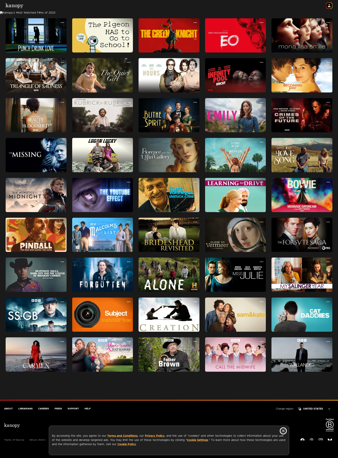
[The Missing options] (62, 142)
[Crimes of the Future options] (328, 102)
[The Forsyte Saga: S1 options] (328, 222)
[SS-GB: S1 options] (62, 302)
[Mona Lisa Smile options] (328, 22)
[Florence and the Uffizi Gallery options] (195, 142)
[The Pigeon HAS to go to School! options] (129, 22)
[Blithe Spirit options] (195, 102)
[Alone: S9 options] (195, 262)
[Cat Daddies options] (328, 302)
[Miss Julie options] (261, 262)
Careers (43, 409)
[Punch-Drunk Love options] (62, 22)
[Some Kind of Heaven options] (261, 142)
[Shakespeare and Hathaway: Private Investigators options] (129, 341)
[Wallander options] (328, 341)
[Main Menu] (329, 5)
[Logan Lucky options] (129, 142)
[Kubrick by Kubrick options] (129, 102)
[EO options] (261, 22)
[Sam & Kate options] (261, 302)
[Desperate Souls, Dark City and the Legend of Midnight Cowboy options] (62, 262)
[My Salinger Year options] (328, 262)
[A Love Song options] (328, 142)
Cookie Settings (197, 440)
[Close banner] (283, 431)
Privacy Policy (155, 435)
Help (87, 409)
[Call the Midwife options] (261, 341)
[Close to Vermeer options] (261, 222)
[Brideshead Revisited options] (195, 222)
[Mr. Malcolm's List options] (129, 222)
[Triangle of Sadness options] (62, 62)
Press (58, 409)
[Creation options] (195, 302)
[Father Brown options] (195, 341)
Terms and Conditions (122, 435)
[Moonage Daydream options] (328, 182)
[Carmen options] (62, 341)
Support (73, 409)
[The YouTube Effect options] (129, 182)
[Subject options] (129, 302)
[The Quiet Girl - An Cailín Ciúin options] (129, 62)
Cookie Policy (126, 444)
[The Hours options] (195, 62)
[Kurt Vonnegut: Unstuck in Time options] (195, 182)
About (8, 409)
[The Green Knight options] (195, 22)
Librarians (25, 409)
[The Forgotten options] (129, 262)
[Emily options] (261, 102)
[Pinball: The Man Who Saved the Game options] (62, 222)
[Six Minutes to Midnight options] (62, 182)
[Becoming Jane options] (328, 62)
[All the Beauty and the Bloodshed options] (62, 102)
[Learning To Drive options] (261, 182)
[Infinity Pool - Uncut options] (261, 62)
